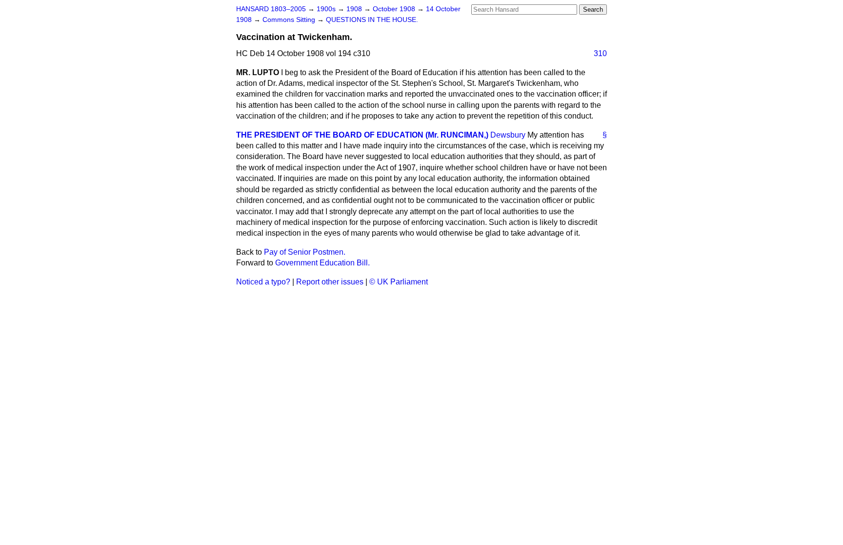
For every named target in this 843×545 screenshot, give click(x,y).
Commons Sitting (289, 19)
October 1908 (395, 9)
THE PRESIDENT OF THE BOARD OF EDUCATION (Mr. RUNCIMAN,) (362, 135)
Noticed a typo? (263, 282)
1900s (327, 9)
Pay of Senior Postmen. (304, 252)
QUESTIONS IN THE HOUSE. (372, 19)
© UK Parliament (398, 282)
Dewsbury (507, 135)
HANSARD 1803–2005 (271, 9)
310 (600, 53)
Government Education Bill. (322, 263)
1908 (355, 9)
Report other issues (329, 282)
